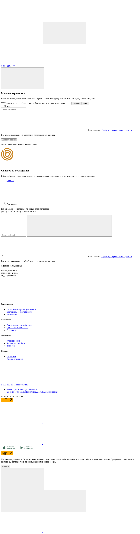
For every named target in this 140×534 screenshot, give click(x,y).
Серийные (11, 356)
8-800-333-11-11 (8, 385)
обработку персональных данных (116, 130)
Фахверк (11, 346)
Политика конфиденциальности (22, 309)
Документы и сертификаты (19, 312)
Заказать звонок (9, 140)
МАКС (85, 103)
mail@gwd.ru (22, 385)
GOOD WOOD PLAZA (17, 327)
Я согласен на (94, 130)
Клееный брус (13, 341)
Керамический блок (16, 343)
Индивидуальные (15, 359)
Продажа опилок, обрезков (19, 325)
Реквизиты (12, 314)
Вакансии (11, 330)
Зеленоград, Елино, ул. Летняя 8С (22, 389)
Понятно (5, 467)
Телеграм (76, 103)
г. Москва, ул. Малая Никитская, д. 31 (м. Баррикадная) (32, 392)
